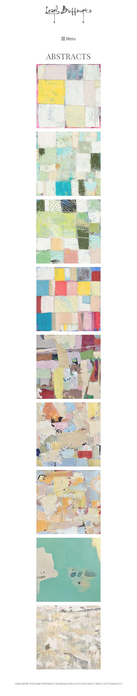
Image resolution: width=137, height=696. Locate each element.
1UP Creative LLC (112, 683)
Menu (70, 38)
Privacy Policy (86, 683)
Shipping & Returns (66, 683)
